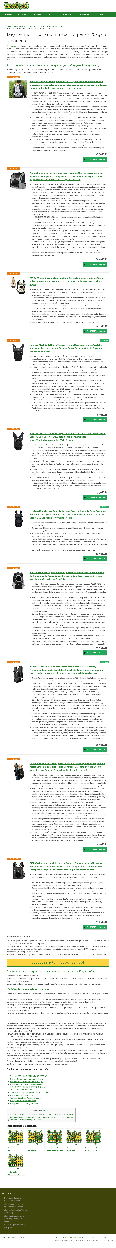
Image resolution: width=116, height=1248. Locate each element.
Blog (100, 14)
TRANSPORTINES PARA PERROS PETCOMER (29, 1092)
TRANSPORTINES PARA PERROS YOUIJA (27, 1087)
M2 (105, 1237)
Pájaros (68, 14)
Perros (22, 14)
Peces (53, 14)
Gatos (38, 14)
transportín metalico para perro (23, 1101)
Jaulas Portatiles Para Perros (22, 1090)
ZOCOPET (6, 1237)
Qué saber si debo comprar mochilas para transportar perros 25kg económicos (41, 1117)
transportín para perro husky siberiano (26, 1084)
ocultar (46, 1110)
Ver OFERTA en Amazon (96, 159)
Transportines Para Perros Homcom (25, 1098)
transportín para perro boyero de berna (26, 1079)
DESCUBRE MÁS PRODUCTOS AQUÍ (58, 962)
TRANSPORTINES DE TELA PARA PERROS (28, 1076)
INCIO (9, 14)
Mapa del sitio (96, 1237)
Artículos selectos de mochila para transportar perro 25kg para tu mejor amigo (41, 1115)
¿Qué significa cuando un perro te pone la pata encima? (14, 1219)
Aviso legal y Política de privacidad (67, 1237)
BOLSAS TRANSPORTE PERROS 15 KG (27, 1082)
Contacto (86, 1237)
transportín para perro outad (22, 1095)
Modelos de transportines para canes (24, 1120)
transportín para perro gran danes (24, 1103)
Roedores (86, 14)
